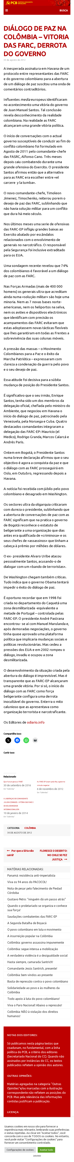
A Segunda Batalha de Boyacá (27, 923)
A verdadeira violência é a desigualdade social (37, 955)
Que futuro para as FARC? (13, 782)
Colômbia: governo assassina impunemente (35, 942)
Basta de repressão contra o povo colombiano (37, 981)
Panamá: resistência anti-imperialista (31, 875)
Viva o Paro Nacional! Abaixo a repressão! (34, 1005)
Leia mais (37, 1155)
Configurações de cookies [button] (20, 1149)
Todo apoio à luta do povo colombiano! (33, 998)
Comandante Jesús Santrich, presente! (32, 968)
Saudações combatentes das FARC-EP (32, 916)
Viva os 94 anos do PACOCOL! (27, 882)
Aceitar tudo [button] (46, 1149)
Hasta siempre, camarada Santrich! (30, 962)
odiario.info (36, 722)
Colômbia (30, 828)
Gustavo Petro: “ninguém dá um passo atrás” (36, 899)
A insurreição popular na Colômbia (30, 936)
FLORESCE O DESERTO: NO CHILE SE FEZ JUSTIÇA (53, 855)
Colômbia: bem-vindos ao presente (30, 975)
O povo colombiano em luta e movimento (34, 929)
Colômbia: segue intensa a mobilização (32, 949)
